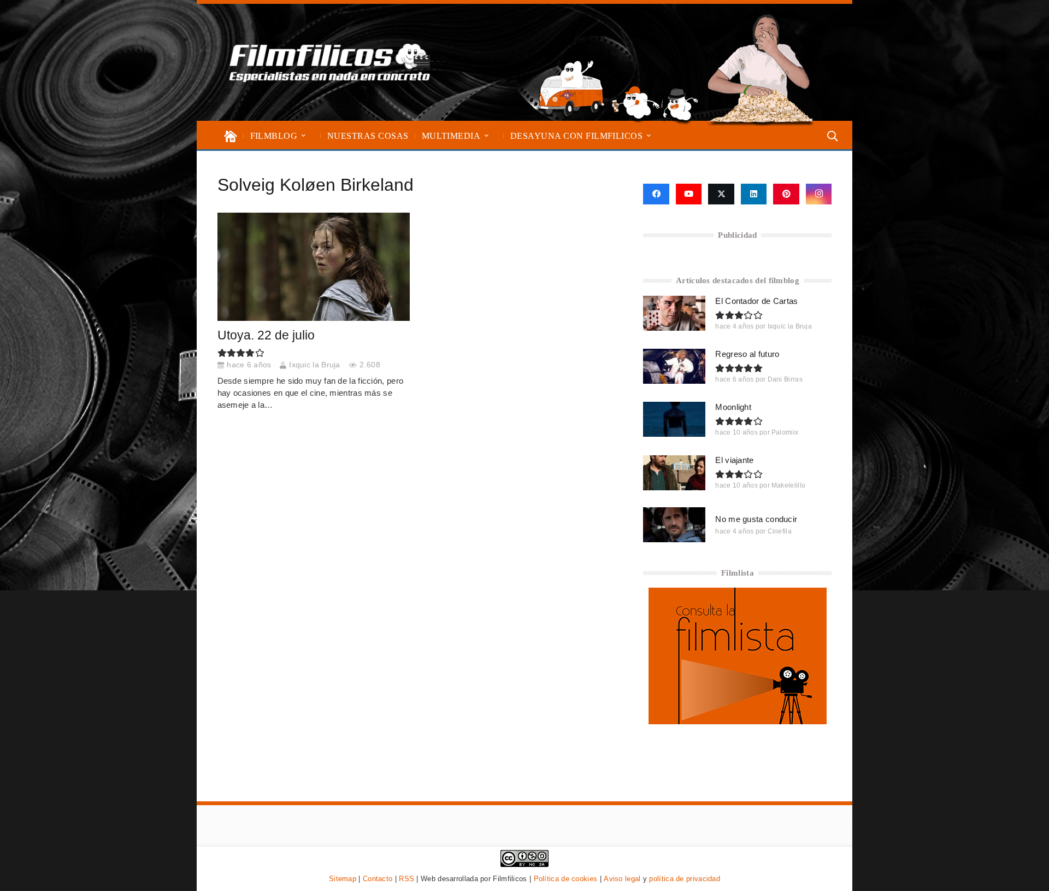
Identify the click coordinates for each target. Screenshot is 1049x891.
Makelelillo (788, 485)
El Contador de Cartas (756, 301)
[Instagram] (819, 194)
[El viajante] (674, 472)
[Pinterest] (786, 194)
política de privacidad (684, 879)
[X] (721, 194)
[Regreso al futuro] (674, 366)
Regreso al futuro (747, 354)
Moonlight (733, 407)
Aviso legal (622, 879)
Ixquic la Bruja (314, 365)
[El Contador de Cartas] (674, 313)
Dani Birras (785, 379)
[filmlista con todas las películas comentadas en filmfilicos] (738, 721)
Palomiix (784, 432)
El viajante (734, 460)
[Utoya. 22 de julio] (313, 267)
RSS (406, 879)
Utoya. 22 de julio (266, 335)
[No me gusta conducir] (674, 524)
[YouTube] (689, 194)
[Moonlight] (674, 419)
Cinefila (780, 531)
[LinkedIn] (754, 194)
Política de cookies (566, 879)
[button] (303, 136)
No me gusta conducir (756, 519)
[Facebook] (656, 194)
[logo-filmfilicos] (330, 62)
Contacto (377, 879)
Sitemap (342, 879)
